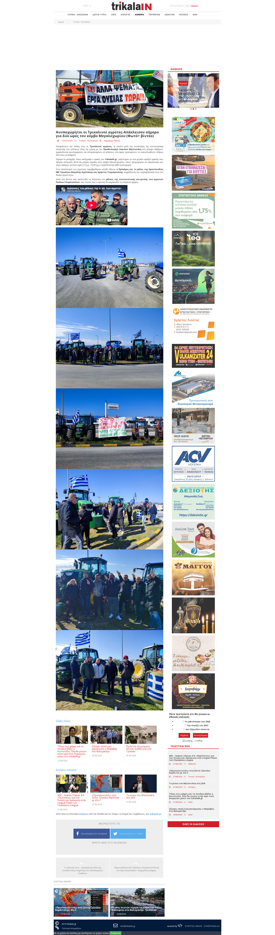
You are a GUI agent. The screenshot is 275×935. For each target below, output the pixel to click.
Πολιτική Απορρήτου (71, 928)
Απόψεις (183, 14)
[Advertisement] (137, 46)
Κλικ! (195, 14)
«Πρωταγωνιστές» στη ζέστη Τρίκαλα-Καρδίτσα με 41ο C (78, 909)
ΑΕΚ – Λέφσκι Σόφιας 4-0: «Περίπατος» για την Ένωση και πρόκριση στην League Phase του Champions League (193, 762)
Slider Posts (63, 720)
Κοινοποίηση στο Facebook (94, 833)
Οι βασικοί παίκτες (194, 90)
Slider (190, 806)
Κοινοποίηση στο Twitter (131, 833)
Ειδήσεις (84, 813)
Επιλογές (125, 14)
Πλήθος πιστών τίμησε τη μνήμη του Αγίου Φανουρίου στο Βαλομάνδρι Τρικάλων (136, 909)
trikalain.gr (155, 813)
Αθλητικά (170, 14)
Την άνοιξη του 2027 (197, 729)
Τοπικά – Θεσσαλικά (77, 14)
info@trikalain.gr (127, 926)
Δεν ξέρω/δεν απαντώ (197, 733)
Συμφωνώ (115, 933)
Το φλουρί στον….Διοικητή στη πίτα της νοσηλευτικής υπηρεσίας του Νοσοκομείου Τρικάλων (82, 870)
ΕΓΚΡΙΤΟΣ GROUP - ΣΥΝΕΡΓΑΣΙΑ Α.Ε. (202, 926)
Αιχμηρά (139, 14)
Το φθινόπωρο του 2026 (197, 725)
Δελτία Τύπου (100, 14)
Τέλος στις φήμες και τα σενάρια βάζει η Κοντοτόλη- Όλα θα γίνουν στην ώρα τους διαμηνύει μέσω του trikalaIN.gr (191, 800)
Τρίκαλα (194, 5)
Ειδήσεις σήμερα (66, 769)
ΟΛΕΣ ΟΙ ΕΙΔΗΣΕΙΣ (193, 828)
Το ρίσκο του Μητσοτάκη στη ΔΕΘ (187, 787)
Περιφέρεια (154, 14)
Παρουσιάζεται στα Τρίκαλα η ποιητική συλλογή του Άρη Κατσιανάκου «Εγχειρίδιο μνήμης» (136, 869)
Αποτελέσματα (200, 739)
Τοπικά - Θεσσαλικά (88, 140)
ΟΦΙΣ (113, 14)
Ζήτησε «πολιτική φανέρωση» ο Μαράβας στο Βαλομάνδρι (191, 814)
